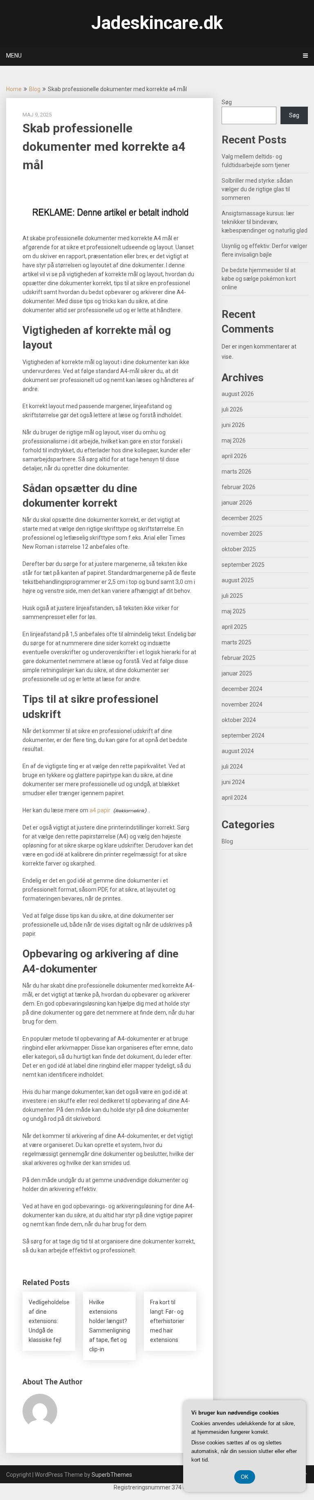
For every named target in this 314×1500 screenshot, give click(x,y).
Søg (227, 102)
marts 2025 (236, 642)
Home (14, 89)
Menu (14, 55)
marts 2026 (236, 471)
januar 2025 (237, 673)
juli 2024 (232, 766)
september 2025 (243, 564)
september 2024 (243, 735)
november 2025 (242, 533)
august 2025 (238, 580)
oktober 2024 (239, 720)
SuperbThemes (112, 1474)
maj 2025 (234, 611)
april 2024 (234, 797)
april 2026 (234, 456)
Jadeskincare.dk (157, 23)
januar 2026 (237, 502)
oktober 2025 (239, 549)
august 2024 (238, 751)
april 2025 (234, 627)
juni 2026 (233, 425)
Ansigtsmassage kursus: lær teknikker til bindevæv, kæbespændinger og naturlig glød (264, 222)
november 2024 (242, 704)
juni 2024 (233, 782)
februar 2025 (239, 658)
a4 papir (100, 810)
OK (245, 1477)
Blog (34, 89)
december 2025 (242, 518)
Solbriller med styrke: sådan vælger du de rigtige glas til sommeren (257, 189)
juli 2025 (232, 595)
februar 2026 (239, 487)
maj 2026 (234, 440)
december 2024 (242, 689)
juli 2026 (232, 409)
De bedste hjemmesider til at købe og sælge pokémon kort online (259, 279)
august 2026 (238, 394)
